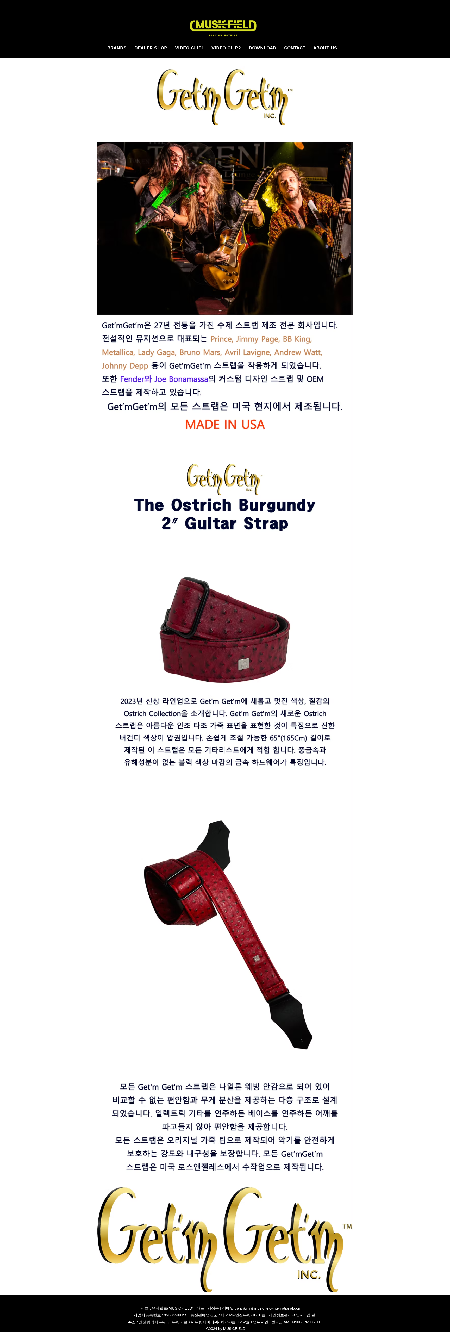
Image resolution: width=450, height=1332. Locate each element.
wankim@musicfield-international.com (269, 1308)
